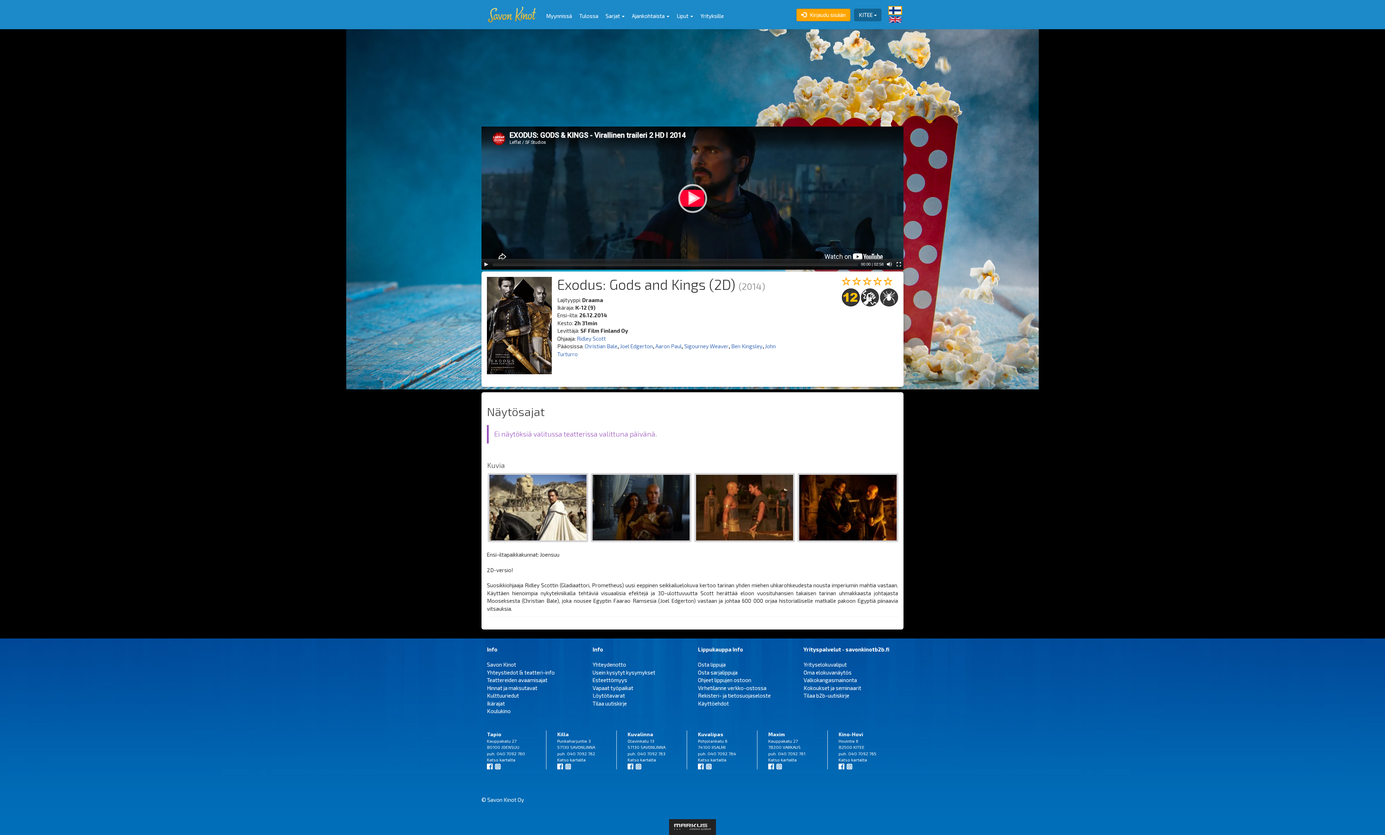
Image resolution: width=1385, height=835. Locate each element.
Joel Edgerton (636, 346)
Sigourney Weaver (706, 346)
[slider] (675, 264)
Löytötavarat (609, 695)
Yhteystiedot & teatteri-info (521, 672)
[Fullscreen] (899, 264)
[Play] (486, 264)
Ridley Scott (591, 338)
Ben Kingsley (746, 346)
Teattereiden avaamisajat (517, 680)
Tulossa (588, 16)
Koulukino (499, 711)
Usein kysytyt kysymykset (624, 672)
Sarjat (613, 16)
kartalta (507, 759)
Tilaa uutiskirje (610, 703)
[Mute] (889, 264)
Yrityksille (712, 16)
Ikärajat (496, 703)
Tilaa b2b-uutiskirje (826, 695)
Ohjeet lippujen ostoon (724, 680)
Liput (683, 16)
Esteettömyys (610, 680)
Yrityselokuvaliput (825, 664)
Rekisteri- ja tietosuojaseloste (734, 695)
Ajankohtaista (649, 16)
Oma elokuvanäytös (828, 672)
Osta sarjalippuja (718, 672)
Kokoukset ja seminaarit (832, 688)
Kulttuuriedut (503, 695)
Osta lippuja (712, 664)
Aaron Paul (668, 346)
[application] (692, 198)
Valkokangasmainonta (830, 680)
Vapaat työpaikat (613, 688)
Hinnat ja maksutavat (512, 688)
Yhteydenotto (609, 664)
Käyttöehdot (713, 703)
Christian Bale (601, 346)
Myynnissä (559, 16)
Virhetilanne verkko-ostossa (732, 688)
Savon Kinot (501, 664)
